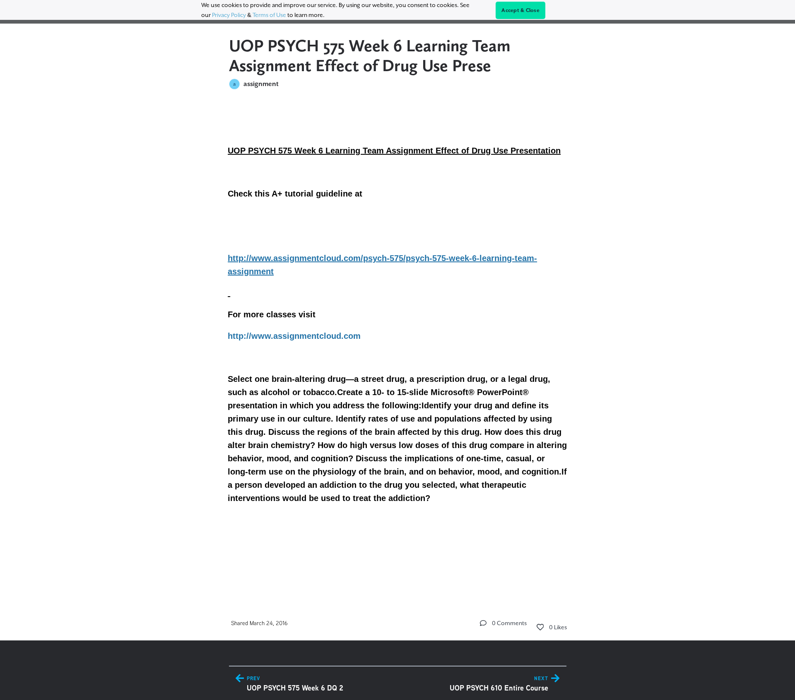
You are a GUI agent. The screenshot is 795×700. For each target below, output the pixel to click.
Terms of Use (269, 15)
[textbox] (397, 345)
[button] (483, 623)
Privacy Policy (229, 15)
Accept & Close (520, 10)
